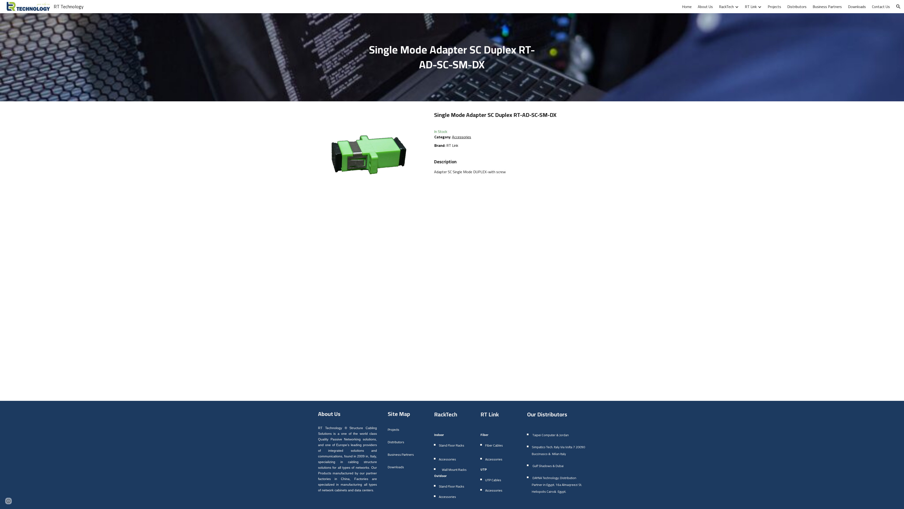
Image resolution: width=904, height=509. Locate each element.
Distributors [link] (797, 6)
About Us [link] (705, 6)
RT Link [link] (751, 6)
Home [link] (687, 6)
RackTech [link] (726, 6)
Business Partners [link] (827, 6)
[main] (452, 57)
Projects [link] (774, 6)
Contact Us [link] (881, 6)
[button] (898, 6)
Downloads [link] (857, 6)
